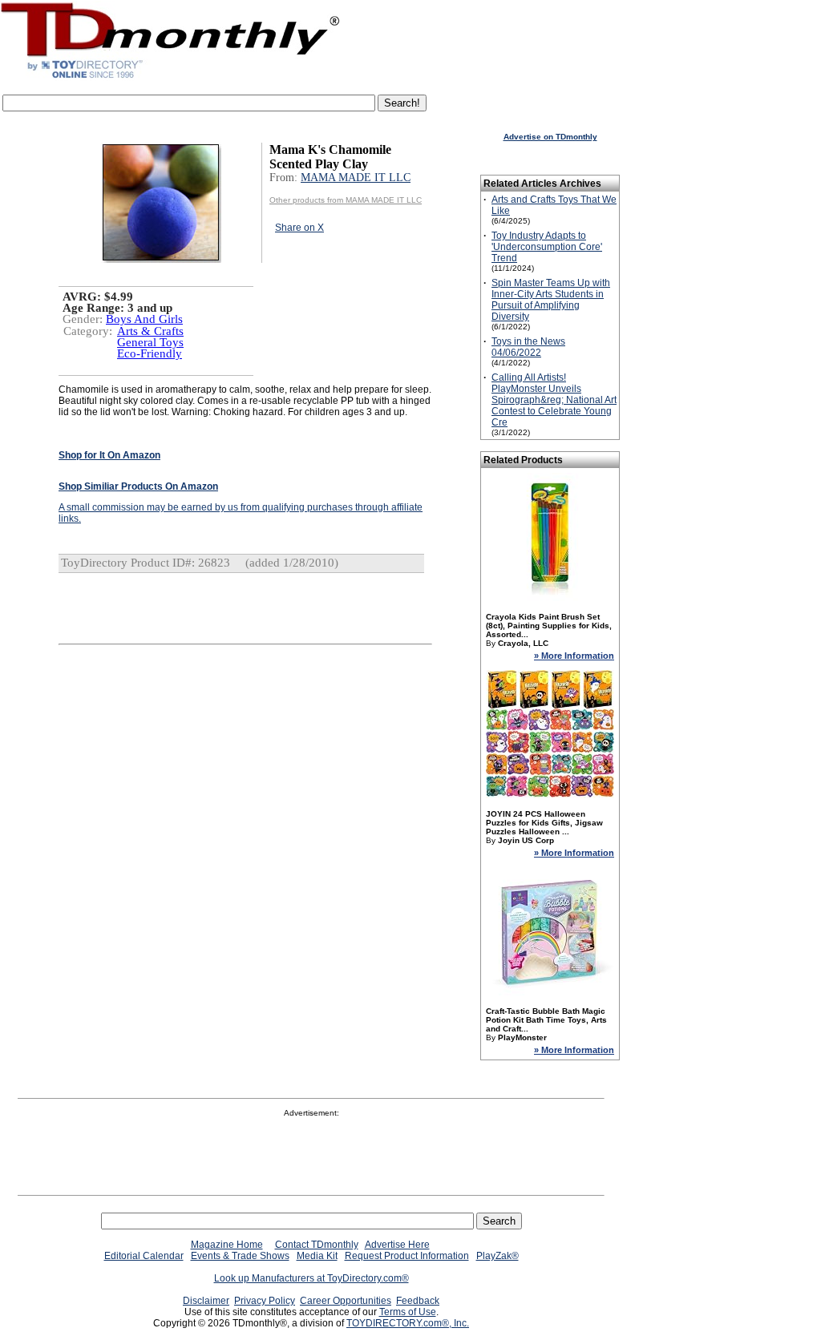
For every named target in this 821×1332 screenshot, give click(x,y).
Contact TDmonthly (316, 1244)
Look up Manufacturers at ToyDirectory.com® (311, 1278)
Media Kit (317, 1255)
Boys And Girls (144, 319)
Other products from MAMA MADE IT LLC (345, 200)
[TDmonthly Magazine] (170, 77)
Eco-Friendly (149, 353)
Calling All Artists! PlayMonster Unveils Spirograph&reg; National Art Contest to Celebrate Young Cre (554, 400)
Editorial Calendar (144, 1255)
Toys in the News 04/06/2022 (528, 347)
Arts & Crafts (150, 331)
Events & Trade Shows (240, 1255)
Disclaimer (206, 1300)
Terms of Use (407, 1312)
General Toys (150, 342)
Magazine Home (227, 1244)
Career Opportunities (345, 1300)
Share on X (299, 227)
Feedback (417, 1300)
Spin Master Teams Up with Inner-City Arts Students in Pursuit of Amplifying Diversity (550, 299)
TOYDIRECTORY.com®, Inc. (407, 1323)
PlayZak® (497, 1255)
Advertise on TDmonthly (550, 136)
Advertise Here (397, 1244)
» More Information (574, 655)
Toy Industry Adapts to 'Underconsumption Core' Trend (546, 247)
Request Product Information (407, 1255)
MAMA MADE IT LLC (355, 178)
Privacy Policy (264, 1300)
